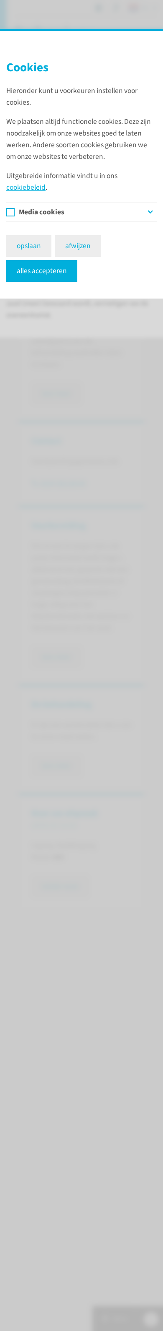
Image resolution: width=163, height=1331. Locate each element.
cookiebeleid (26, 187)
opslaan (29, 246)
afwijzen (78, 246)
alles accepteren (42, 271)
